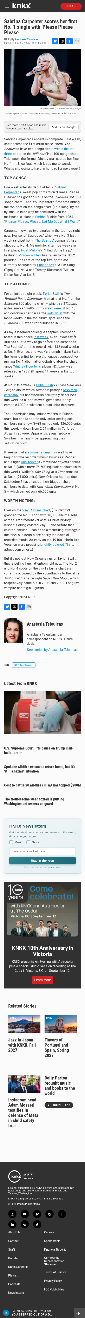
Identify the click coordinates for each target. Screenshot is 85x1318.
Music (18, 842)
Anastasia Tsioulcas (26, 39)
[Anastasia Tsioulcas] (13, 630)
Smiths (40, 217)
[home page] (21, 7)
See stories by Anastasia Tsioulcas (52, 650)
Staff (11, 1249)
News (35, 842)
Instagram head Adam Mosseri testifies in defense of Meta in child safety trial (23, 1112)
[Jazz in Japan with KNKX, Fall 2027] (24, 1024)
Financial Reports (55, 1249)
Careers (49, 1232)
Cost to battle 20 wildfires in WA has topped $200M (42, 785)
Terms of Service (55, 1272)
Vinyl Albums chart (36, 510)
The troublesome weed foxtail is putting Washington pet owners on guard (34, 801)
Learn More (42, 980)
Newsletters (16, 1292)
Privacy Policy (54, 867)
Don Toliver (29, 462)
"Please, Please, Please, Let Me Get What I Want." (41, 222)
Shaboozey (45, 265)
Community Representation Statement (54, 1261)
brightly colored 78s (55, 545)
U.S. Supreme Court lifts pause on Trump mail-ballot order (39, 750)
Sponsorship (52, 1241)
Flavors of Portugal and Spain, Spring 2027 (57, 1047)
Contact (13, 1241)
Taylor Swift (52, 294)
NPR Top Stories (23, 665)
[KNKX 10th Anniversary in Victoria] (42, 910)
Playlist (13, 1275)
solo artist (55, 313)
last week (41, 337)
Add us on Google (63, 127)
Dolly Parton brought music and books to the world (60, 1085)
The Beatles (44, 240)
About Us (14, 1232)
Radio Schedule (18, 1266)
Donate (71, 6)
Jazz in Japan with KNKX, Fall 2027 (22, 1045)
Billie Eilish (44, 385)
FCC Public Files (54, 1289)
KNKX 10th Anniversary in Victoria (42, 951)
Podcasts (14, 1284)
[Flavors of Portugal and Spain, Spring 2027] (61, 1024)
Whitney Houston (26, 366)
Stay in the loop (42, 860)
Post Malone (30, 250)
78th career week (49, 308)
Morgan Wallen (29, 255)
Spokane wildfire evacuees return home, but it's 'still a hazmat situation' (39, 769)
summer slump (39, 452)
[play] (6, 1313)
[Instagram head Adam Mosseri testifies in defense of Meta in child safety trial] (24, 1084)
